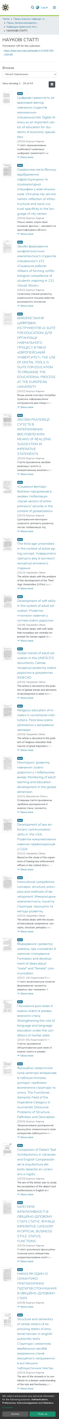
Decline (15, 1414)
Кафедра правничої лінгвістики (23, 27)
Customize (7, 1407)
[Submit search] (32, 7)
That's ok (42, 1414)
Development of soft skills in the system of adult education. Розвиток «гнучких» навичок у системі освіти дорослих (36, 611)
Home (6, 19)
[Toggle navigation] (54, 7)
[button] (37, 7)
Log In (45, 7)
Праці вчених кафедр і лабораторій (30, 19)
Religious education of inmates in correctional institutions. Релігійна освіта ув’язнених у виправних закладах (36, 720)
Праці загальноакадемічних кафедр (23, 23)
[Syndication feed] (52, 84)
